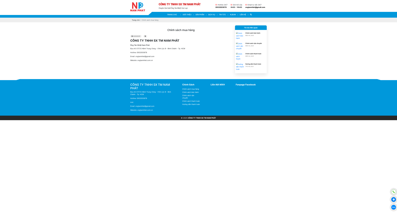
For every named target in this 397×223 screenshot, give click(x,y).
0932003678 (221, 7)
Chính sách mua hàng (190, 89)
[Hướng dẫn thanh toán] (240, 64)
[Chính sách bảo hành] (240, 33)
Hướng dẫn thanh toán (253, 64)
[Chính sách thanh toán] (240, 54)
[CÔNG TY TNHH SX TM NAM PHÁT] (137, 3)
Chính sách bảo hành (252, 33)
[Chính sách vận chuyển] (240, 44)
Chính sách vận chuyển (253, 43)
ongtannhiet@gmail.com (255, 7)
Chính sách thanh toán (253, 54)
